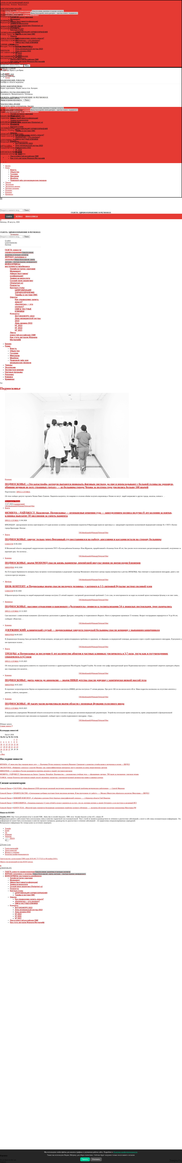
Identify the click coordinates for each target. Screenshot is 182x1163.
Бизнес (8, 166)
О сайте (8, 241)
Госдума (14, 174)
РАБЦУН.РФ (5, 50)
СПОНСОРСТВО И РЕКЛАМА (11, 134)
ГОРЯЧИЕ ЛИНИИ (7, 44)
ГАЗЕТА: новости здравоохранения (19, 252)
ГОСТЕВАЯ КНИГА (7, 128)
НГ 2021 (18, 330)
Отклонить (96, 1159)
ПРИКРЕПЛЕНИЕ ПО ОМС (10, 26)
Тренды (8, 182)
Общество (14, 172)
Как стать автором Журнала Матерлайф (27, 922)
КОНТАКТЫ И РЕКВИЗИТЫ (11, 152)
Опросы (13, 297)
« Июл (2, 754)
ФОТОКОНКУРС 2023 (24, 316)
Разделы (8, 245)
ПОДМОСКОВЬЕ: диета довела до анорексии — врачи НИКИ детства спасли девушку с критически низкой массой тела (75, 680)
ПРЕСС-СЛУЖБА (23, 492)
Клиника (8, 192)
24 (1, 749)
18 (4, 747)
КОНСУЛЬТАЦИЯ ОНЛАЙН (11, 9)
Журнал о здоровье (12, 852)
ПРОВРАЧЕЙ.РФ (6, 21)
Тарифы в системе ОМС (26, 295)
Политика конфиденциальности (17, 854)
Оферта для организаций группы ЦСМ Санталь (16, 862)
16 (17, 744)
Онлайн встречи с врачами (22, 269)
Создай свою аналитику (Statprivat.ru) (21, 281)
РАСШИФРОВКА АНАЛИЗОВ (11, 15)
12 (6, 744)
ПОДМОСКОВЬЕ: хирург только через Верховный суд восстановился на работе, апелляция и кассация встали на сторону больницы (83, 539)
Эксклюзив (9, 184)
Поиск (26, 237)
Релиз (7, 168)
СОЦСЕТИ (9, 544)
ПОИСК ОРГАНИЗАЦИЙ (9, 38)
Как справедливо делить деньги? (29, 899)
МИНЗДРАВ (9, 567)
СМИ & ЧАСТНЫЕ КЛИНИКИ (23, 310)
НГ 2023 (18, 325)
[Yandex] (1, 82)
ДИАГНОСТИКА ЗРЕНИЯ (10, 104)
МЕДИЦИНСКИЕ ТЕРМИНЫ (11, 110)
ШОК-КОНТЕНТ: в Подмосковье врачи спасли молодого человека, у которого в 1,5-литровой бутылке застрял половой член (78, 586)
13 (9, 744)
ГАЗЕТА (9, 216)
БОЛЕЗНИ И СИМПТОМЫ (10, 122)
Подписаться (14, 234)
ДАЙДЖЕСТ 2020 (7, 74)
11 (4, 744)
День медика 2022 (23, 323)
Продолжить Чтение (12, 501)
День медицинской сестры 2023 (28, 910)
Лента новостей (11, 850)
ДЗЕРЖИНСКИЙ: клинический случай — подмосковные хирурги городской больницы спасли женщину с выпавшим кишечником (82, 630)
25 (4, 749)
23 (17, 747)
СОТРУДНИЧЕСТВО (8, 140)
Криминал (9, 194)
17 (1, 747)
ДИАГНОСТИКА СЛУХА (10, 98)
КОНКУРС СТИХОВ (7, 68)
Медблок (14, 178)
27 (9, 749)
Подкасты (15, 285)
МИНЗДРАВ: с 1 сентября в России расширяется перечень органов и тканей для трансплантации (36, 771)
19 (6, 747)
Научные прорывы (12, 188)
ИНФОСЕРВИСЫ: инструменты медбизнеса (17, 265)
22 (14, 747)
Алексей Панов (5, 788)
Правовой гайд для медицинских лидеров (28, 180)
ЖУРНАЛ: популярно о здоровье (41, 13)
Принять (85, 1159)
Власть (13, 170)
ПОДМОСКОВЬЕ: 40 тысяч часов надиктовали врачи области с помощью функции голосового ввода (64, 703)
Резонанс (8, 190)
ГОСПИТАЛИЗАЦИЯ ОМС (10, 32)
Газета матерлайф (11, 848)
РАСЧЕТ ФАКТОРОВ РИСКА (11, 86)
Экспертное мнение (12, 186)
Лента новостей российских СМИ (23, 333)
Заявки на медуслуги (20, 278)
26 (6, 749)
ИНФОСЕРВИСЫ (32, 216)
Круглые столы (17, 288)
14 (12, 744)
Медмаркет (15, 271)
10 (1, 744)
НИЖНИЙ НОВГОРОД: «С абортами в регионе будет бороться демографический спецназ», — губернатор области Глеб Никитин (61, 798)
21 (12, 747)
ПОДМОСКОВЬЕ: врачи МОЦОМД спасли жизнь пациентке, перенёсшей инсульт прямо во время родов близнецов (73, 562)
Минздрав (14, 176)
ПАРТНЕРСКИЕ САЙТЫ (9, 62)
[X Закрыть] (21, 158)
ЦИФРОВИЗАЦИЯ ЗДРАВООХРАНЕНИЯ (24, 291)
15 (14, 744)
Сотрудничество (11, 243)
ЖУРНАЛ (19, 216)
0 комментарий (19, 504)
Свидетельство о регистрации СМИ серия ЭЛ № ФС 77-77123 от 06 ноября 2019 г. (29, 859)
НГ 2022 (18, 328)
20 (9, 747)
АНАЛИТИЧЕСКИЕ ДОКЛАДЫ (12, 80)
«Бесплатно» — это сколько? (24, 305)
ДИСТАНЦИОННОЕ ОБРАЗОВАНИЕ (14, 56)
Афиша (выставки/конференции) (19, 274)
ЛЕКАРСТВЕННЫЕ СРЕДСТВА (12, 116)
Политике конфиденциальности (125, 1152)
